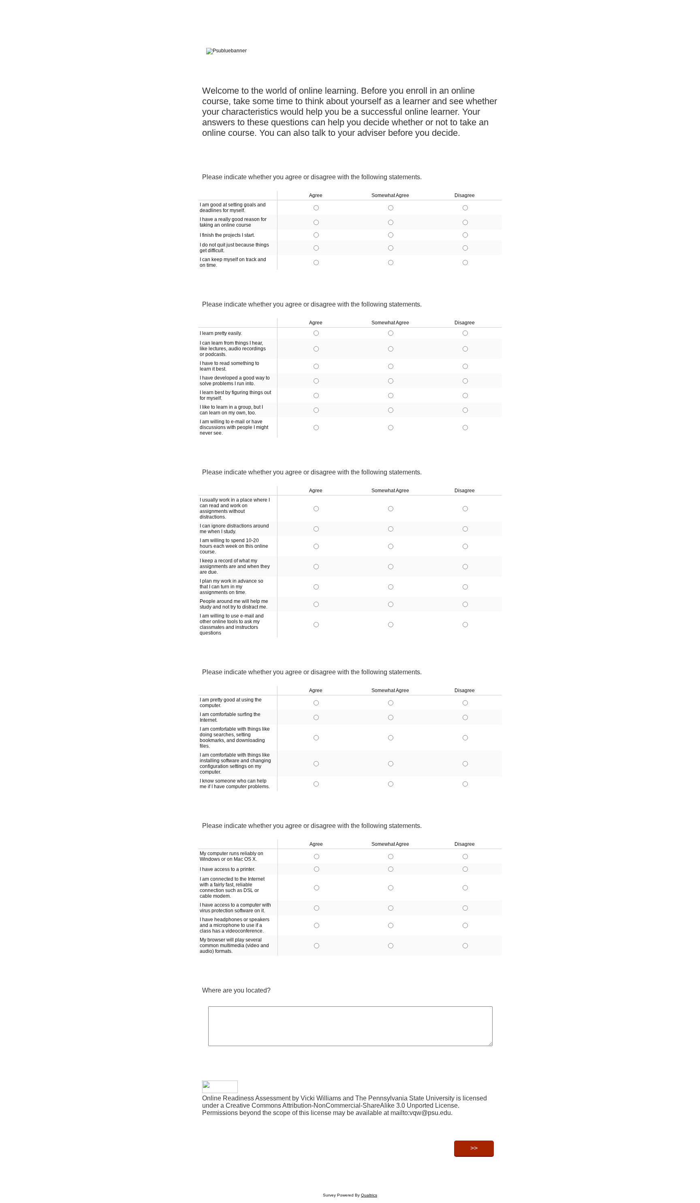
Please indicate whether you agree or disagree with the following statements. (312, 177)
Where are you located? (236, 990)
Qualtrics (369, 1195)
